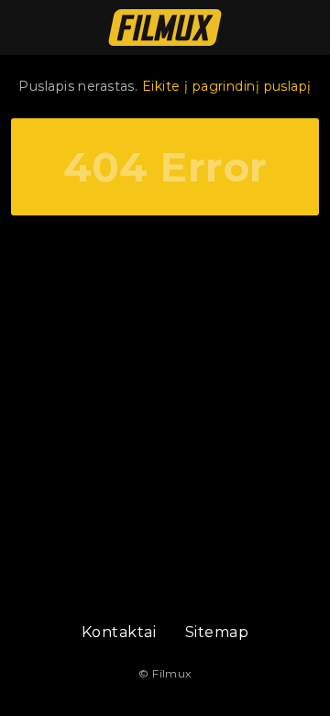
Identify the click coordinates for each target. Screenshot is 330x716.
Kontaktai (119, 632)
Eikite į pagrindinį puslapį (227, 86)
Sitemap (216, 632)
